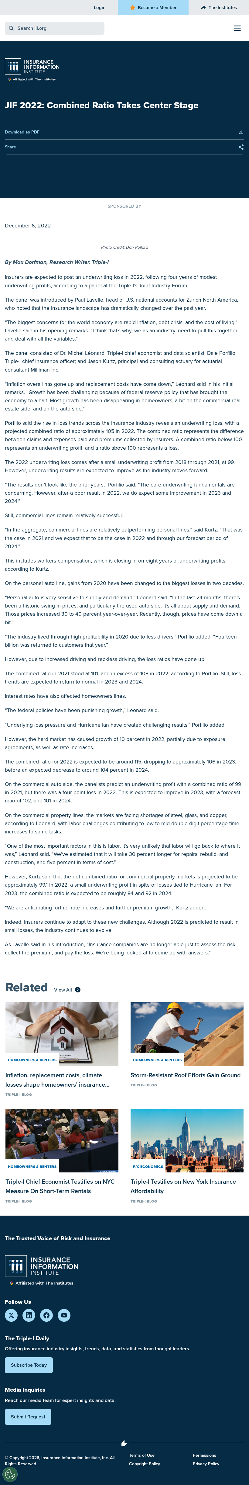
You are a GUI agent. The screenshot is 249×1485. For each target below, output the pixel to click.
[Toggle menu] (237, 28)
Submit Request (28, 1416)
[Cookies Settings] (10, 1474)
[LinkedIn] (28, 1315)
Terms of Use (142, 1455)
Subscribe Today (29, 1365)
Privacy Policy (206, 1464)
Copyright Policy (144, 1464)
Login (100, 7)
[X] (11, 1315)
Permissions (204, 1455)
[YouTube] (64, 1315)
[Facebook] (46, 1315)
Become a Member (157, 7)
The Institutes (223, 7)
